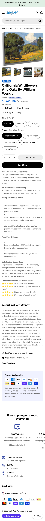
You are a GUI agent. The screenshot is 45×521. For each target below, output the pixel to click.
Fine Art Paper (31, 136)
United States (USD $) (14, 493)
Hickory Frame (29, 142)
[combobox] (22, 21)
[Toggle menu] (3, 12)
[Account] (36, 12)
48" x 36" (34, 124)
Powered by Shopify (25, 511)
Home (4, 28)
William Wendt (15, 97)
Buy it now (22, 165)
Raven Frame (10, 149)
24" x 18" (7, 124)
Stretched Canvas (11, 136)
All (11, 28)
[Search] (39, 20)
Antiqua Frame (10, 142)
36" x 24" (20, 124)
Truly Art (12, 511)
